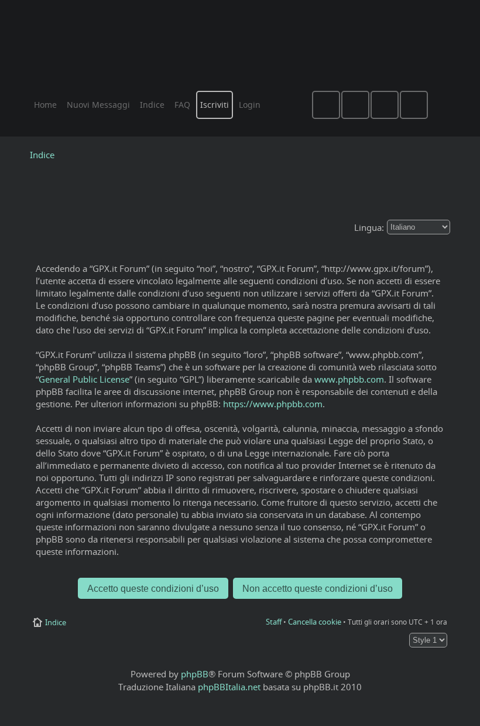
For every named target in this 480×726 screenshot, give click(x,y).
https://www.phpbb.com (273, 404)
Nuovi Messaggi (98, 104)
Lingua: (369, 227)
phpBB (194, 674)
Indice (42, 155)
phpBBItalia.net (229, 687)
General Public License (84, 379)
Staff (274, 621)
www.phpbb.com (349, 379)
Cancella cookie (314, 621)
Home (45, 104)
